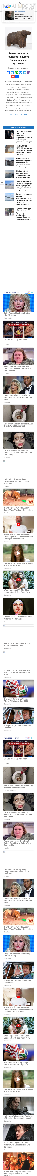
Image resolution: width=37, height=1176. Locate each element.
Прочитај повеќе (18, 114)
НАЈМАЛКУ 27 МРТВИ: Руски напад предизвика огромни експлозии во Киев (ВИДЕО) (24, 150)
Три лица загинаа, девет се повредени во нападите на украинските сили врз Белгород (24, 163)
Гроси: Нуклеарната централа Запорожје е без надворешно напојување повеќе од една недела (24, 186)
